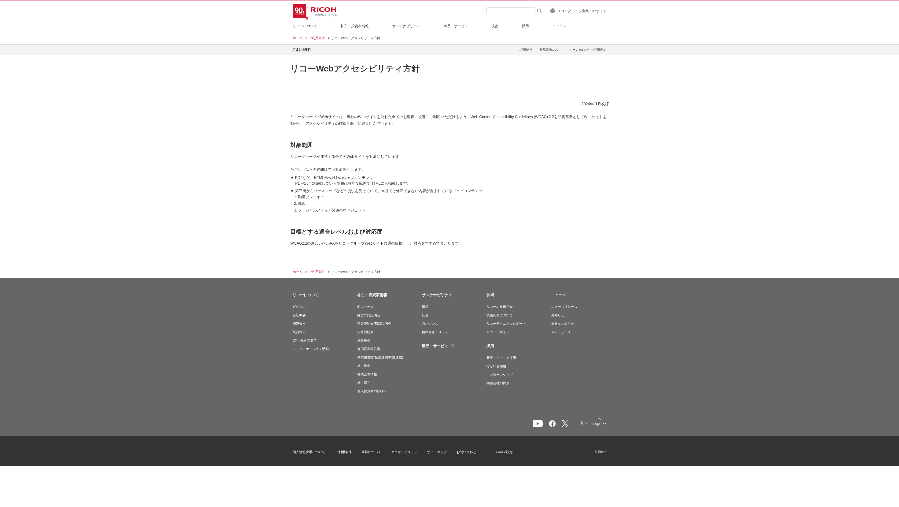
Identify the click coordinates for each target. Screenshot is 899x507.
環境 (425, 307)
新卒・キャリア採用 (501, 358)
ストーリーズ (561, 332)
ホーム (297, 38)
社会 (425, 315)
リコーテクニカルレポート (506, 323)
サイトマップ (437, 452)
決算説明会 (365, 332)
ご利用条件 (317, 38)
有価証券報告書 (368, 349)
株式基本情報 (367, 374)
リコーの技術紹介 (499, 307)
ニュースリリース (564, 307)
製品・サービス (435, 346)
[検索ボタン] (539, 10)
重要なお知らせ (562, 323)
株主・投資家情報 (372, 295)
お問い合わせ (466, 452)
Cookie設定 (504, 452)
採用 (490, 346)
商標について (371, 452)
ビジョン (299, 307)
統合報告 (299, 332)
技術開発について (499, 315)
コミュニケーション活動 (311, 349)
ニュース (558, 295)
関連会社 (299, 323)
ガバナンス (430, 323)
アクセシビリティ (404, 452)
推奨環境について (551, 49)
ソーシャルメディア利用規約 (588, 49)
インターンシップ (499, 375)
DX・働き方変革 (305, 340)
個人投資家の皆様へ (372, 391)
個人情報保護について (309, 452)
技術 (490, 295)
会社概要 (299, 315)
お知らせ (557, 315)
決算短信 (363, 340)
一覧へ (582, 423)
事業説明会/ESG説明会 (374, 323)
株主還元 (363, 382)
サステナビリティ (437, 295)
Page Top (599, 424)
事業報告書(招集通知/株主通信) (380, 357)
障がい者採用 (496, 366)
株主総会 (363, 366)
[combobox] (510, 10)
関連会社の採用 (497, 383)
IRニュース (365, 307)
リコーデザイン (497, 332)
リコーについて (306, 295)
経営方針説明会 (368, 315)
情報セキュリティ (435, 332)
